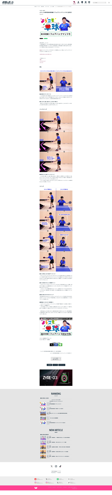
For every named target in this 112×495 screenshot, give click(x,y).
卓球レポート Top (37, 6)
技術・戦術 (42, 6)
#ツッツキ (55, 364)
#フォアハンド (61, 364)
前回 (40, 50)
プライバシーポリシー (59, 487)
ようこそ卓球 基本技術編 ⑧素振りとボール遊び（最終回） (51, 351)
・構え (41, 59)
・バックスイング (42, 61)
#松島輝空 (49, 364)
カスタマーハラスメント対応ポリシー (72, 487)
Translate (59, 472)
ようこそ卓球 (52, 6)
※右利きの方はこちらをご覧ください (45, 54)
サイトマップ (49, 487)
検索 (105, 2)
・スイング (41, 62)
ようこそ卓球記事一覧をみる (55, 359)
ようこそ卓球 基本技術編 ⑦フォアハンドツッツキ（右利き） (60, 353)
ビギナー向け (47, 6)
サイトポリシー (54, 487)
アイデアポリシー (65, 487)
